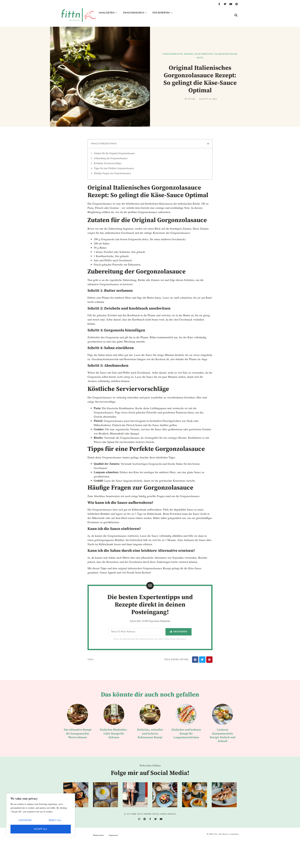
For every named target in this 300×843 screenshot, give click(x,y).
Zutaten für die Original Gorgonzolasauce (114, 153)
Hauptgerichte (203, 54)
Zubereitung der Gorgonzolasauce (111, 158)
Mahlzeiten (107, 13)
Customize (25, 820)
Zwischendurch (133, 13)
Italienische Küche (225, 54)
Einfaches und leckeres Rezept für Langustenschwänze (186, 733)
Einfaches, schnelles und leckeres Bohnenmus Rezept (150, 733)
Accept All (40, 829)
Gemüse (188, 54)
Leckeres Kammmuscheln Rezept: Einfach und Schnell (222, 735)
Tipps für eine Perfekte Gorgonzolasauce (114, 168)
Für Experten (161, 13)
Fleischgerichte (172, 54)
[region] (40, 815)
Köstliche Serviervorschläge (107, 163)
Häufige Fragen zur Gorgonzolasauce (112, 173)
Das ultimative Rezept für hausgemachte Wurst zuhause (77, 733)
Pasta (200, 58)
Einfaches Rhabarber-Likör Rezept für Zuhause (114, 733)
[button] (235, 15)
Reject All (55, 820)
